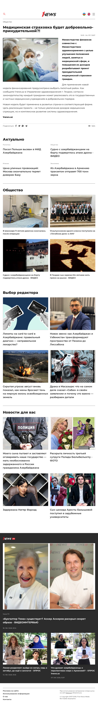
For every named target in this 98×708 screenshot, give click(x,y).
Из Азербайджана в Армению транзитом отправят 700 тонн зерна (69, 171)
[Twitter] (19, 126)
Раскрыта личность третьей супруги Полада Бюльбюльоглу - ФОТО (71, 457)
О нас (5, 696)
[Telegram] (26, 126)
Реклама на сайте (11, 691)
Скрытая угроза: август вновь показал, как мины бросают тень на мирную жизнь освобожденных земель (25, 392)
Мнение (6, 163)
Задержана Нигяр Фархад (20, 509)
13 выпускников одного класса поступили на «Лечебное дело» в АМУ (72, 232)
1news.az (69, 693)
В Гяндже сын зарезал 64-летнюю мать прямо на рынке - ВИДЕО (70, 276)
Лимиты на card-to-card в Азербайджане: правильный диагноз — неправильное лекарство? (21, 339)
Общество (7, 22)
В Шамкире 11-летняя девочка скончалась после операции (24, 232)
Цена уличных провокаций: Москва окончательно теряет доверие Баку (22, 171)
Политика (6, 144)
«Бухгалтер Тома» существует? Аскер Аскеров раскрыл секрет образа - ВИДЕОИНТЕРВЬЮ (44, 620)
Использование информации (16, 694)
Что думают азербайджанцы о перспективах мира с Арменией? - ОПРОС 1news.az (73, 671)
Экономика (54, 163)
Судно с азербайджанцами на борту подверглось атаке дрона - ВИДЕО (71, 152)
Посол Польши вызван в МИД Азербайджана (22, 151)
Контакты (7, 699)
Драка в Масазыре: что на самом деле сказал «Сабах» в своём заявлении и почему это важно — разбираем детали (71, 392)
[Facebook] (16, 126)
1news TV (6, 614)
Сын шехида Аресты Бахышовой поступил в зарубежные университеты (71, 513)
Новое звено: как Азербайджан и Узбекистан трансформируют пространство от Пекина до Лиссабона (71, 339)
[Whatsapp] (23, 126)
